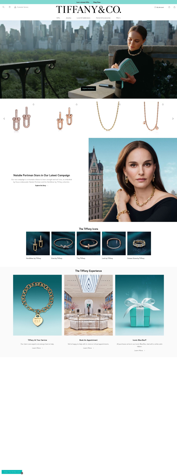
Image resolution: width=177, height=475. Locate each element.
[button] (22, 473)
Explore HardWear (89, 88)
